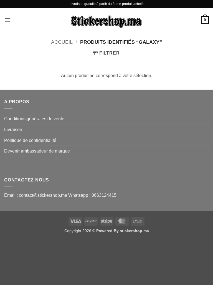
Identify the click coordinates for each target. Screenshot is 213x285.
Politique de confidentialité (30, 140)
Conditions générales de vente (34, 118)
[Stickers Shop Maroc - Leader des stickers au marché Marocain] (106, 20)
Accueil (62, 42)
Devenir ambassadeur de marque (37, 151)
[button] (7, 20)
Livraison (13, 129)
